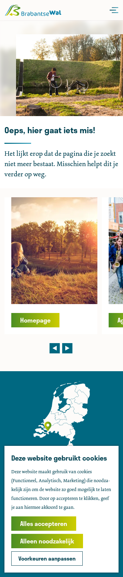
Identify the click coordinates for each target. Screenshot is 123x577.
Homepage (35, 320)
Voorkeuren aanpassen (47, 558)
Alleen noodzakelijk (47, 541)
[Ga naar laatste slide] (55, 348)
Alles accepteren (43, 523)
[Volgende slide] (67, 348)
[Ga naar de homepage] (33, 10)
